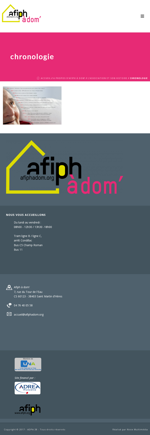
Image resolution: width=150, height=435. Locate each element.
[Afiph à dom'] (64, 167)
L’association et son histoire (107, 78)
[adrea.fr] (27, 387)
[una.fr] (28, 364)
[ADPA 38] (21, 16)
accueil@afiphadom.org (29, 314)
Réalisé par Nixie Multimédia (130, 429)
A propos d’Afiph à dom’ (69, 78)
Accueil (46, 78)
